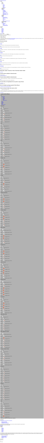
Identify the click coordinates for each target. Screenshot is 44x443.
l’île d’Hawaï (20, 38)
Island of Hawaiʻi (5, 100)
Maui (17, 38)
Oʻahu (3, 97)
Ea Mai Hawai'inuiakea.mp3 (3, 75)
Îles (2, 2)
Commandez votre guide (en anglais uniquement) (5, 86)
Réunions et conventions (4, 421)
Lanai (16, 38)
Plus (0, 46)
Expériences (3, 8)
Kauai (11, 38)
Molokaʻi (4, 98)
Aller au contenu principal (3, 0)
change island (3, 96)
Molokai (14, 38)
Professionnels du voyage (4, 422)
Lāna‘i (2, 103)
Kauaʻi (2, 101)
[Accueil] (1, 33)
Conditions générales (4, 436)
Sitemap (2, 437)
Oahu (12, 38)
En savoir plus (1, 92)
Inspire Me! (1, 425)
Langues (1, 27)
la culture (3, 15)
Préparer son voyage (4, 21)
